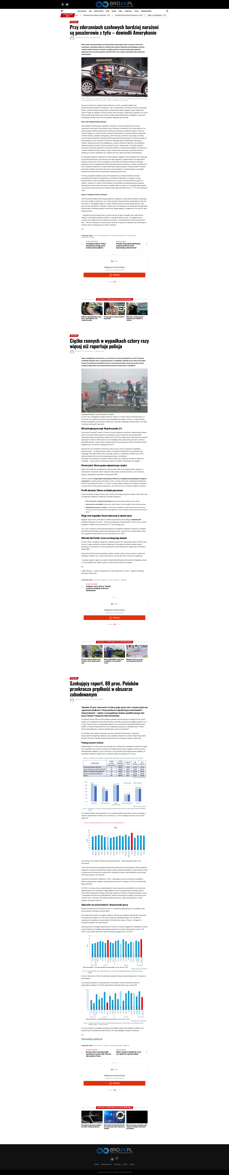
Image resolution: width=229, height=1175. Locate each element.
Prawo (120, 11)
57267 (134, 15)
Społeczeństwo (82, 11)
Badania (114, 11)
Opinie (107, 11)
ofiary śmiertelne (104, 235)
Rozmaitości (128, 11)
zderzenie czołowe (88, 237)
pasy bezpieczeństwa (118, 235)
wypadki (123, 580)
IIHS (96, 235)
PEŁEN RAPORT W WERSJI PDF (91, 1039)
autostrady (99, 1045)
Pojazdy (136, 11)
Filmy (90, 11)
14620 (107, 15)
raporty (117, 580)
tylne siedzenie (131, 235)
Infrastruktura (98, 11)
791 (83, 15)
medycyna (105, 580)
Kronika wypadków (146, 11)
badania (97, 580)
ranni (111, 580)
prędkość (126, 1045)
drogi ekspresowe (116, 1045)
